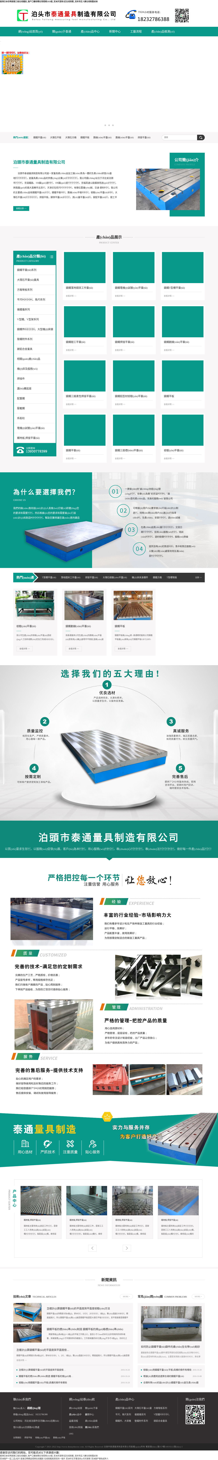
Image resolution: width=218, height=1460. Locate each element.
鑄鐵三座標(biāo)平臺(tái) (129, 450)
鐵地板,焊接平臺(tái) (28, 438)
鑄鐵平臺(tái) (39, 137)
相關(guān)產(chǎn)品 (28, 359)
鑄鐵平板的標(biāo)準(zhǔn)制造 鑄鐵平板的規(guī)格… (46, 1376)
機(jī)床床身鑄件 (140, 577)
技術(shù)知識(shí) (76, 1428)
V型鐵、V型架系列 (28, 319)
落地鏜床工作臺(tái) (70, 577)
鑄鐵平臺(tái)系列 (26, 270)
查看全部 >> (21, 208)
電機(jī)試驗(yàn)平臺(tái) (31, 428)
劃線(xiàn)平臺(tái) (102, 137)
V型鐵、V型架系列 (162, 1415)
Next (204, 84)
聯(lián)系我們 (92, 1427)
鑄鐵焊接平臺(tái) (124, 342)
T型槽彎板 (172, 577)
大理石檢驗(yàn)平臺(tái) (115, 577)
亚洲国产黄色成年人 (100, 1459)
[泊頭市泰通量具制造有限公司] (69, 15)
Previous (13, 84)
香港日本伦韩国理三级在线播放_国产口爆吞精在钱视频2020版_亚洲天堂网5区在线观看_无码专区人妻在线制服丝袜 (49, 1)
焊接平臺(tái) (144, 137)
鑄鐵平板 (84, 137)
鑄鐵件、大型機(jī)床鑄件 (35, 331)
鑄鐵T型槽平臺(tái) (174, 287)
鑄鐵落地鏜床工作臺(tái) (79, 287)
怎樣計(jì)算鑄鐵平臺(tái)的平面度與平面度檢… (42, 1350)
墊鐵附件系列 (24, 339)
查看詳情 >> (71, 296)
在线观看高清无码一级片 (54, 1459)
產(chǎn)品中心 (90, 31)
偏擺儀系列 (23, 309)
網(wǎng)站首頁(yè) (30, 31)
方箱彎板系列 (24, 289)
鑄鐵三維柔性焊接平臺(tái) (80, 396)
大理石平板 (55, 137)
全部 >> (198, 577)
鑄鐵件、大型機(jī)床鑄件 (123, 1422)
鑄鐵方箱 (157, 577)
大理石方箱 (70, 137)
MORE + (126, 1296)
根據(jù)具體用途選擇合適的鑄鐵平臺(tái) (163, 1376)
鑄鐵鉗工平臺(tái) (75, 342)
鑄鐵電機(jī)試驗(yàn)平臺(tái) (131, 287)
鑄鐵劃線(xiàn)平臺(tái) (176, 342)
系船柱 (21, 418)
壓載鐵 (21, 408)
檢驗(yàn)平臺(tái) (173, 450)
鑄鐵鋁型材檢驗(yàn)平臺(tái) (131, 396)
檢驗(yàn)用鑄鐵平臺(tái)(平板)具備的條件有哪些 (43, 1382)
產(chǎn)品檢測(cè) (163, 31)
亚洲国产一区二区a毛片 (10, 1459)
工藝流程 (136, 31)
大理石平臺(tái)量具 (28, 279)
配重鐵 (21, 398)
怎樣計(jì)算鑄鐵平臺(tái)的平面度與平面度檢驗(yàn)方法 (78, 1308)
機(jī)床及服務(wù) (27, 368)
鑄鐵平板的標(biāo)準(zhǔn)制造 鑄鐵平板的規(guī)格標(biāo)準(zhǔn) (85, 1329)
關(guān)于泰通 (61, 31)
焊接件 (21, 378)
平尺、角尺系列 (31, 299)
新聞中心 (115, 31)
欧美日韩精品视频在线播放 (32, 1459)
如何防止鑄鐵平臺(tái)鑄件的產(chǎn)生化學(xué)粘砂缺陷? (170, 1347)
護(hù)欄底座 (24, 388)
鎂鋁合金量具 (24, 349)
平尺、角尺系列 (123, 1414)
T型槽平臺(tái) (49, 577)
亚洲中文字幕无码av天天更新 (78, 1459)
